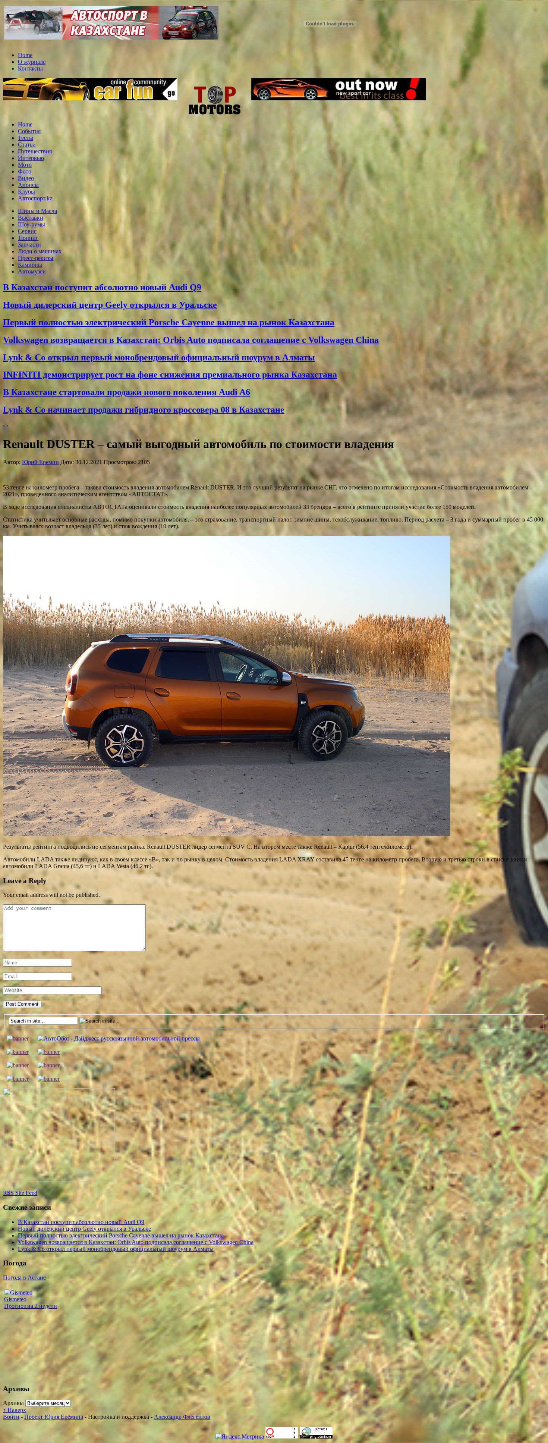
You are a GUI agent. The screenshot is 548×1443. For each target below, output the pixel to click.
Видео (26, 178)
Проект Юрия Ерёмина (53, 1417)
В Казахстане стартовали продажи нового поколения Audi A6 (126, 392)
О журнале (31, 62)
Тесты (25, 138)
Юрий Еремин (40, 462)
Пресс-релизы (35, 258)
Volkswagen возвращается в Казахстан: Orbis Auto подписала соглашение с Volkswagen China (191, 340)
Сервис (27, 231)
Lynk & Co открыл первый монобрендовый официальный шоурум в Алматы (159, 357)
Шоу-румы (31, 224)
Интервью (31, 158)
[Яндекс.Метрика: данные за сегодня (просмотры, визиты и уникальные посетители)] (239, 1436)
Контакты (30, 68)
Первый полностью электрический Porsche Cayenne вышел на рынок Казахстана (168, 322)
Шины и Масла (37, 211)
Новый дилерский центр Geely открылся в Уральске (110, 305)
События (29, 131)
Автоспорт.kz (35, 198)
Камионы (30, 265)
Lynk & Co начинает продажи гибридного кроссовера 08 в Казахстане (143, 409)
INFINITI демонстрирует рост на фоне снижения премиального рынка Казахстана (170, 374)
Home (25, 55)
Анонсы (28, 185)
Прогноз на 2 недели (30, 1306)
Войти (11, 1417)
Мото (25, 165)
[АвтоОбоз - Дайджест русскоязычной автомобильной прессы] (119, 1038)
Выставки (30, 218)
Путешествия (35, 151)
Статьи (27, 144)
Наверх (14, 1410)
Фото (24, 171)
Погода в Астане (24, 1277)
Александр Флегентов (182, 1417)
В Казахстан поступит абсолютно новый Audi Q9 (102, 287)
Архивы (13, 1403)
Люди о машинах (40, 251)
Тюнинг (28, 238)
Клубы (26, 191)
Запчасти (29, 244)
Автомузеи (32, 271)
